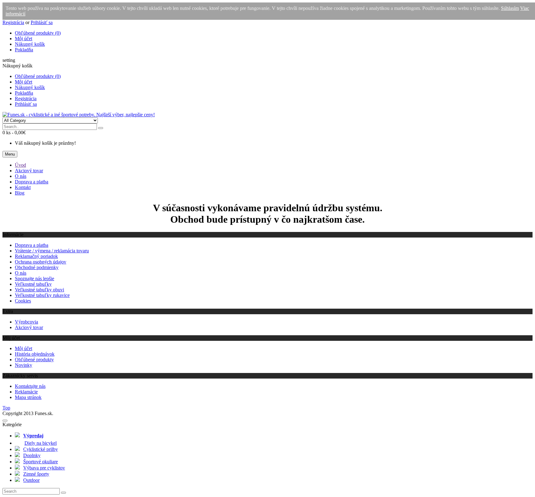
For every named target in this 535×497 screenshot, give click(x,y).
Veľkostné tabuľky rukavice (42, 295)
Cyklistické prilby (40, 449)
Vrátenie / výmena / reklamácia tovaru (52, 250)
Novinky (23, 365)
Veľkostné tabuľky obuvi (39, 289)
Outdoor (31, 480)
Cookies (23, 300)
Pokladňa (24, 49)
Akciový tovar (29, 327)
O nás (20, 273)
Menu (10, 154)
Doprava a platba (31, 245)
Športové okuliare (40, 461)
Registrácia (13, 22)
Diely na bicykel (40, 443)
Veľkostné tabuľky (33, 284)
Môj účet (23, 38)
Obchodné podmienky (37, 267)
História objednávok (34, 354)
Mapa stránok (28, 397)
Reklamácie (26, 391)
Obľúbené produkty (34, 359)
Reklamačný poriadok (36, 256)
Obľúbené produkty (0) (38, 33)
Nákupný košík (30, 44)
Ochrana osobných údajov (40, 261)
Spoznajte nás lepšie (34, 278)
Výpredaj (33, 435)
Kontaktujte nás (30, 386)
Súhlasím (510, 8)
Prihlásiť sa (42, 22)
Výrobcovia (26, 321)
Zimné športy (36, 474)
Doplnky (32, 455)
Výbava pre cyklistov (44, 467)
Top (6, 407)
